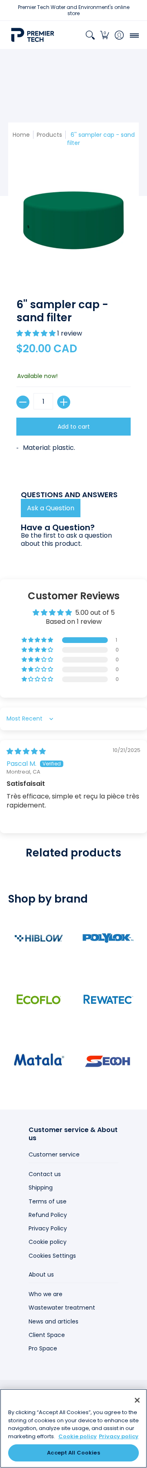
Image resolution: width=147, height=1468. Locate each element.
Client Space (47, 1335)
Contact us (45, 1174)
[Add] (63, 402)
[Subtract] (22, 402)
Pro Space (43, 1348)
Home (21, 135)
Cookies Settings (52, 1256)
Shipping (41, 1187)
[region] (73, 1428)
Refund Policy (48, 1215)
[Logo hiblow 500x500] (38, 938)
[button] (105, 35)
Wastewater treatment (62, 1307)
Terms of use (48, 1201)
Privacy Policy (48, 1228)
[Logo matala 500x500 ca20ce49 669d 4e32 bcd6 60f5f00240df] (38, 1060)
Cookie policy (48, 1242)
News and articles (53, 1321)
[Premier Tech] (32, 35)
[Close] (137, 1400)
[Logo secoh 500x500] (108, 1060)
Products (49, 135)
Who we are (45, 1294)
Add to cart (74, 427)
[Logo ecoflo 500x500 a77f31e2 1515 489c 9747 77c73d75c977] (38, 999)
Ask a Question (50, 508)
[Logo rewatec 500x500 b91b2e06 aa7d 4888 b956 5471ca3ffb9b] (108, 999)
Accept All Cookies (73, 1453)
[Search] (90, 35)
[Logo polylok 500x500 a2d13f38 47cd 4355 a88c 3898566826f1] (108, 938)
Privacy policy (118, 1436)
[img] (26, 751)
